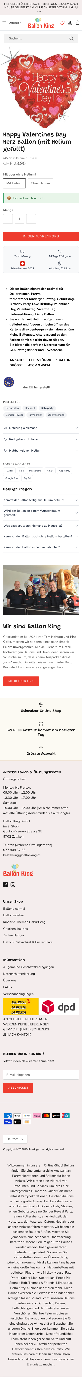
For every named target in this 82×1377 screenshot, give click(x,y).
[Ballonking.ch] (41, 22)
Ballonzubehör (13, 915)
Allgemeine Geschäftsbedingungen (28, 967)
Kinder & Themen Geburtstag (24, 922)
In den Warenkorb (41, 236)
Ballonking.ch (33, 1149)
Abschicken (18, 1088)
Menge (8, 210)
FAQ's (7, 987)
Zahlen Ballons (14, 935)
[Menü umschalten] (4, 23)
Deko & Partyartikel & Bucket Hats (28, 942)
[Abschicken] (71, 38)
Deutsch (14, 23)
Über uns (9, 980)
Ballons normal (14, 909)
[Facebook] (5, 884)
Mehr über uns (21, 681)
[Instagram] (13, 884)
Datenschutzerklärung (19, 974)
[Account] (68, 23)
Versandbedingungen (18, 994)
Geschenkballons (15, 929)
